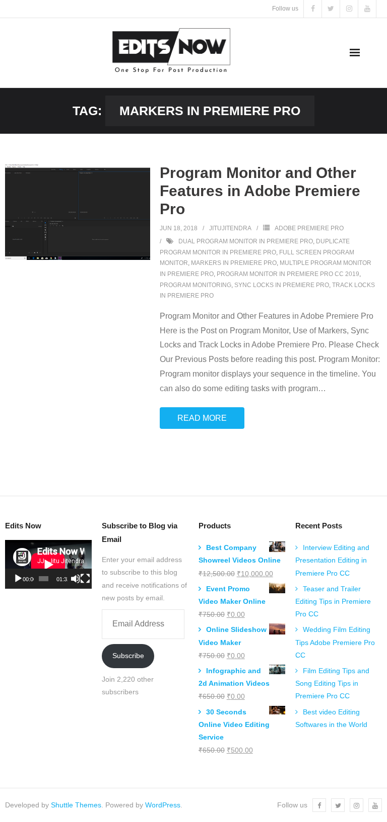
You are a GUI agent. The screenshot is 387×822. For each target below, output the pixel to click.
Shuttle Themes (76, 805)
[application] (48, 564)
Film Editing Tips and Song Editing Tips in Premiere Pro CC (332, 683)
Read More (202, 418)
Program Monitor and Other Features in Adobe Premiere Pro (260, 190)
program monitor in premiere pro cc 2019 (288, 274)
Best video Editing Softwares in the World (331, 718)
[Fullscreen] (85, 579)
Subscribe (128, 656)
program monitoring (195, 285)
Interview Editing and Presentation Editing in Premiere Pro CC (332, 560)
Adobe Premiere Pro (309, 228)
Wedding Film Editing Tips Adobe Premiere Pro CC (335, 642)
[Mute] (76, 579)
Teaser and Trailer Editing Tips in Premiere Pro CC (333, 601)
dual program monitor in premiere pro (245, 241)
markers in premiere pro (234, 262)
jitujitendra (230, 228)
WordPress (162, 805)
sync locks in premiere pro (281, 285)
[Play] (18, 579)
